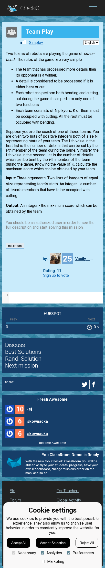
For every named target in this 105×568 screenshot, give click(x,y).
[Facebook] (94, 384)
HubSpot (52, 313)
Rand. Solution (23, 358)
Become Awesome (52, 443)
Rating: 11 (52, 270)
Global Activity (69, 500)
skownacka (37, 421)
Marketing (55, 561)
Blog (14, 491)
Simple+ (36, 42)
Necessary (27, 553)
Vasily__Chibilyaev (85, 258)
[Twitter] (84, 384)
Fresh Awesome (52, 399)
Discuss (15, 345)
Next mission (21, 365)
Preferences (83, 553)
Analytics (54, 553)
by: (45, 258)
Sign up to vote (56, 275)
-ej (29, 409)
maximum (15, 246)
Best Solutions (23, 351)
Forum (15, 500)
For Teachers (68, 491)
